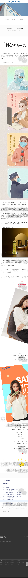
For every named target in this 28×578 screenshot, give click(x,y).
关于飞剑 (1, 560)
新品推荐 (7, 562)
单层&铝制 (18, 562)
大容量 (22, 562)
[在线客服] (27, 563)
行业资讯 (17, 564)
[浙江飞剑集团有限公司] (14, 1)
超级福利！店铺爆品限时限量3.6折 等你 (15, 505)
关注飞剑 (18, 560)
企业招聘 (12, 560)
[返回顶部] (27, 561)
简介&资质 (7, 560)
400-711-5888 (3, 538)
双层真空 (12, 562)
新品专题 (7, 564)
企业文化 (12, 564)
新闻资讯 (1, 564)
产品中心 (1, 562)
